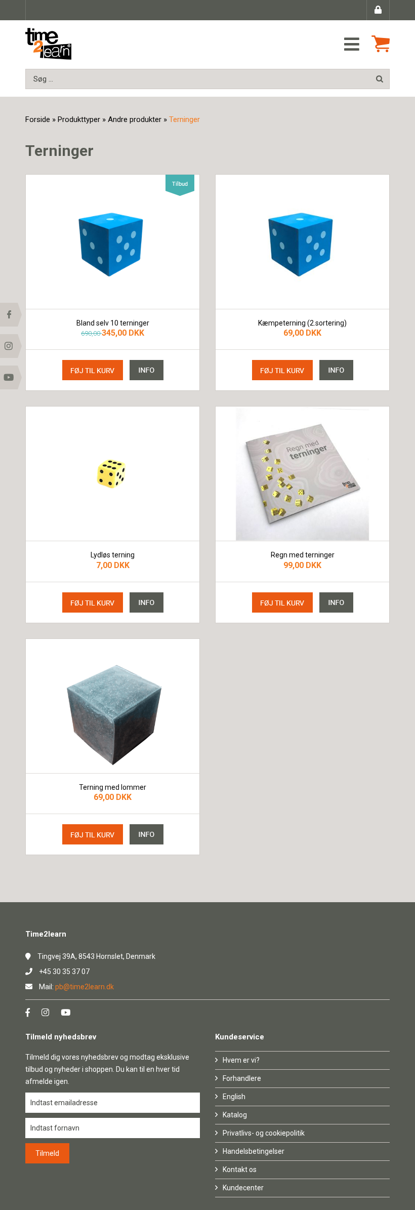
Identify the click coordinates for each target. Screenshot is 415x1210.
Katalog (235, 1115)
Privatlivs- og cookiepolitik (264, 1133)
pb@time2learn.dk (84, 987)
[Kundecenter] (378, 10)
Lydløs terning (113, 555)
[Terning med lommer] (112, 706)
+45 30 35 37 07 (64, 971)
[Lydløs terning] (112, 473)
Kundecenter (243, 1188)
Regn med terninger (303, 555)
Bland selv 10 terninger (112, 323)
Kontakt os (240, 1169)
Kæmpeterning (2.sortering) (302, 323)
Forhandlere (242, 1078)
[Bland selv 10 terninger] (112, 241)
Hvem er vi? (241, 1060)
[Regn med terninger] (302, 473)
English (234, 1097)
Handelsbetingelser (253, 1151)
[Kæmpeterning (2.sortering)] (302, 241)
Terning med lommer (112, 787)
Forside (37, 119)
